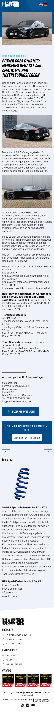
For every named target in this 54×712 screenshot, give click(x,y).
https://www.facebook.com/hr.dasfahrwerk (25, 275)
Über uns (10, 655)
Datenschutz (21, 699)
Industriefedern (14, 639)
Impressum (8, 699)
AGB (30, 699)
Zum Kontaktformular (27, 438)
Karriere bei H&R (14, 664)
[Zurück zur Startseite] (13, 621)
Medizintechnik (14, 643)
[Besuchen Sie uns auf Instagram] (22, 705)
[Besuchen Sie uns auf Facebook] (27, 705)
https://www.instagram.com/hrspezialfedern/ (26, 281)
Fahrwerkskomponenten (18, 635)
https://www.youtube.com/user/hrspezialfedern (27, 288)
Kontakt (10, 660)
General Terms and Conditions (42, 700)
